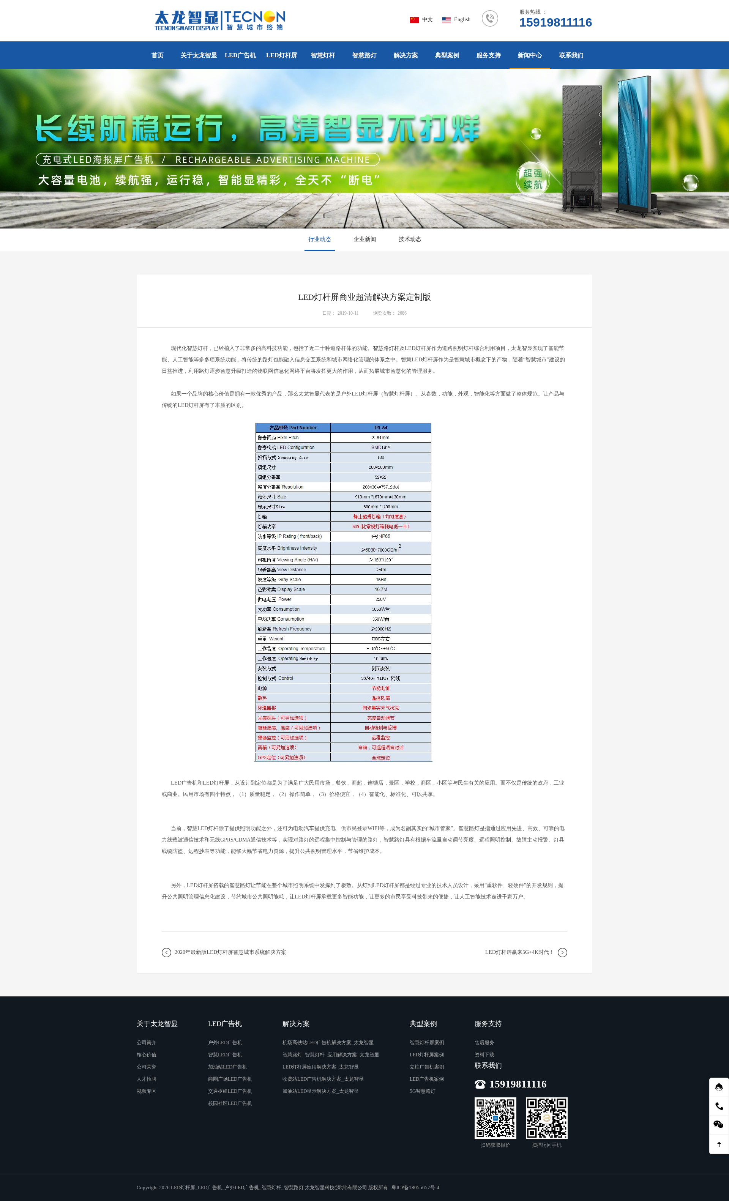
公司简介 (146, 1042)
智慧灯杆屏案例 (427, 1042)
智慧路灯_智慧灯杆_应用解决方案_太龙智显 (330, 1055)
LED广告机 (240, 55)
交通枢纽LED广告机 (230, 1091)
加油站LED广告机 (227, 1067)
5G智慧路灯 (423, 1091)
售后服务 (484, 1042)
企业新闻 (364, 239)
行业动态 (319, 239)
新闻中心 (530, 55)
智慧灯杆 (323, 55)
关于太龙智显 (199, 55)
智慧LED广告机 (225, 1055)
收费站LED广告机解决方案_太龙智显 (323, 1079)
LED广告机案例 (427, 1079)
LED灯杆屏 (281, 55)
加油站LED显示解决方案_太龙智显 (320, 1091)
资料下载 (484, 1055)
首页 (157, 55)
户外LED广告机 (225, 1042)
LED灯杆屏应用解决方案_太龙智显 (320, 1067)
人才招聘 (146, 1079)
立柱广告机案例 (427, 1067)
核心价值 (146, 1055)
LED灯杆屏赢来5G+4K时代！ (519, 952)
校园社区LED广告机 (230, 1103)
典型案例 (447, 55)
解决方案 (406, 55)
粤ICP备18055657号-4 (415, 1187)
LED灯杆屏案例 (427, 1055)
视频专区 (146, 1091)
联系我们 (571, 55)
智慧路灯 (364, 55)
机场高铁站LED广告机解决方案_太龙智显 (328, 1042)
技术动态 (410, 239)
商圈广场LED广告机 (230, 1079)
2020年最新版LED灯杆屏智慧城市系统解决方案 (230, 952)
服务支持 (489, 55)
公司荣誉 (146, 1067)
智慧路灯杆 (386, 348)
